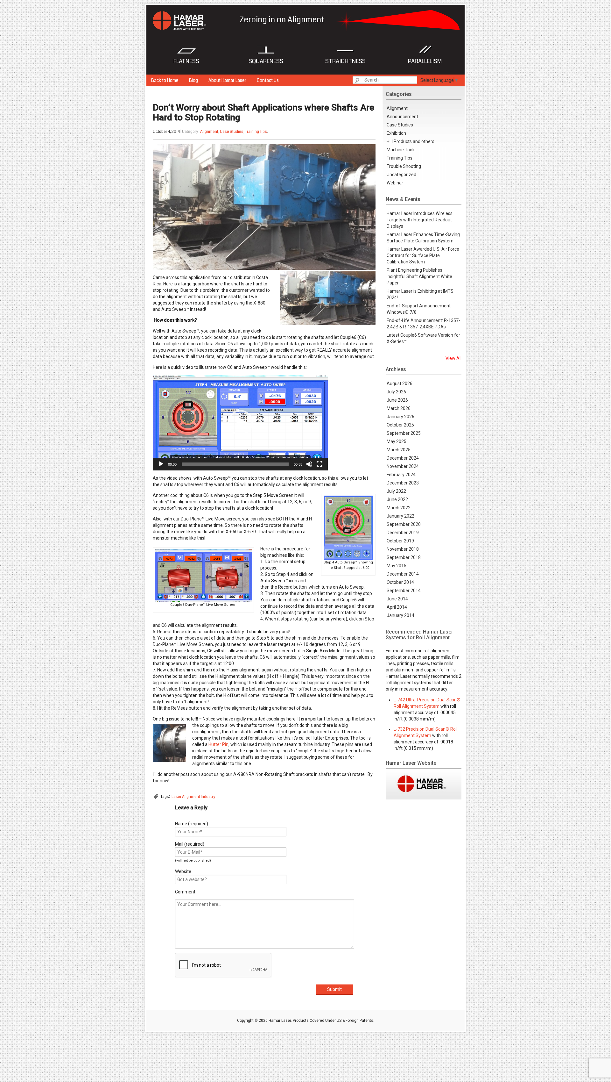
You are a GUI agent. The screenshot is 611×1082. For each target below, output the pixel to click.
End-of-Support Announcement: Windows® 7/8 (419, 309)
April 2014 (397, 607)
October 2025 (400, 424)
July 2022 (396, 491)
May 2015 (396, 565)
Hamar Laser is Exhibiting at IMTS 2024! (420, 294)
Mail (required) (189, 844)
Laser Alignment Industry (193, 796)
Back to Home (165, 80)
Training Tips (256, 131)
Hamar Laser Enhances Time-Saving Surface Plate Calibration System (423, 237)
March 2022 (399, 507)
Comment (185, 891)
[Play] (161, 464)
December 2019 (403, 532)
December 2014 (403, 574)
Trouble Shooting (404, 166)
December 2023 (403, 482)
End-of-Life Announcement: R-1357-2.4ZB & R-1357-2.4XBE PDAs (423, 323)
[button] (240, 422)
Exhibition (396, 133)
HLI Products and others (410, 141)
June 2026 (397, 400)
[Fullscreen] (319, 464)
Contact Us (268, 80)
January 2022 (400, 516)
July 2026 (396, 391)
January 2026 (400, 416)
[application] (240, 422)
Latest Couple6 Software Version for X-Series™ (423, 338)
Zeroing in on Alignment (190, 18)
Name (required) (191, 823)
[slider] (235, 464)
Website (183, 871)
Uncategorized (401, 174)
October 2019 (400, 540)
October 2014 (400, 582)
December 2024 (403, 458)
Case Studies (231, 131)
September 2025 (404, 433)
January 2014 (400, 615)
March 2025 (399, 449)
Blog (193, 80)
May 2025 (396, 441)
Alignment (209, 131)
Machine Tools (401, 149)
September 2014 (404, 590)
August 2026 (399, 383)
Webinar (395, 182)
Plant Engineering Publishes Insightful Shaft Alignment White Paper (419, 276)
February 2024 (401, 474)
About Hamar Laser (227, 80)
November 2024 (403, 466)
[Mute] (309, 464)
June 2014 (397, 598)
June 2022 (397, 499)
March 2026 (399, 408)
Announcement (402, 116)
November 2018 (403, 549)
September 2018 (404, 557)
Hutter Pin (218, 744)
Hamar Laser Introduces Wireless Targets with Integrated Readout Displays (420, 220)
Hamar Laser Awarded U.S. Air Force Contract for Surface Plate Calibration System (423, 255)
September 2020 (404, 524)
